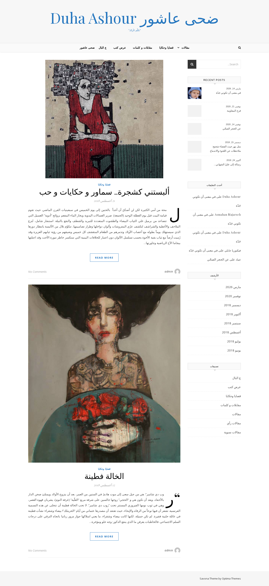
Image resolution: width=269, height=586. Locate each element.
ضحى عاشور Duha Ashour (134, 17)
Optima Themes (231, 578)
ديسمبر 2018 (232, 305)
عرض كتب (119, 47)
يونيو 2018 (234, 350)
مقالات (185, 47)
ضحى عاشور (87, 47)
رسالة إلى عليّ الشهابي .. (227, 164)
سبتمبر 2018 (232, 323)
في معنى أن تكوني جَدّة (228, 92)
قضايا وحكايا (166, 47)
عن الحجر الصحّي (232, 128)
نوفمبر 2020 (233, 296)
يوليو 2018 (234, 341)
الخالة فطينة (104, 475)
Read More (104, 257)
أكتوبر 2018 (233, 314)
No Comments (37, 272)
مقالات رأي (234, 423)
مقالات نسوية (232, 432)
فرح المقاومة (234, 110)
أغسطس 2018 (231, 332)
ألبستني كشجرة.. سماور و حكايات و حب (104, 191)
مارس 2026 (233, 287)
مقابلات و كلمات (142, 47)
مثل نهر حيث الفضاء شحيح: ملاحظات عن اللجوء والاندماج (225, 149)
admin (169, 271)
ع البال (102, 47)
